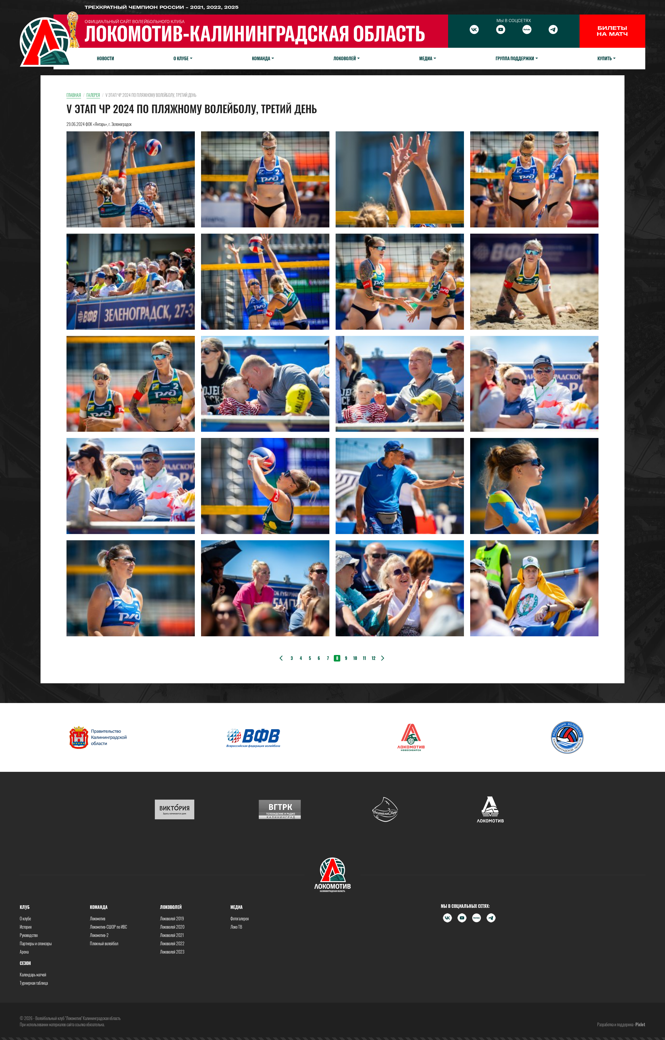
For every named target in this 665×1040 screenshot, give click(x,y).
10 (355, 658)
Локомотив (97, 918)
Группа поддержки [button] (515, 58)
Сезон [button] (25, 963)
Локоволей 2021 (172, 935)
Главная (73, 95)
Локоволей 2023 (172, 952)
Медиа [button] (425, 58)
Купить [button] (604, 58)
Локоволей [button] (345, 58)
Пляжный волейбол (104, 943)
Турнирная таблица (34, 983)
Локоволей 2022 (172, 943)
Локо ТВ (236, 927)
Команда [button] (261, 58)
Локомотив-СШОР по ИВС (108, 927)
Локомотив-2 (99, 935)
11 (364, 658)
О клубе (25, 918)
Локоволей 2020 (172, 927)
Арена (24, 952)
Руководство (29, 935)
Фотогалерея (239, 918)
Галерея (93, 95)
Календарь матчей (33, 974)
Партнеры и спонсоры (36, 943)
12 (373, 658)
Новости (105, 58)
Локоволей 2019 (172, 918)
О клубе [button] (181, 58)
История (25, 927)
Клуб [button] (25, 907)
